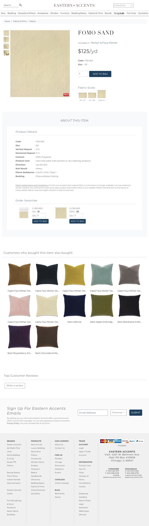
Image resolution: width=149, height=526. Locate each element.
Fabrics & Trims (95, 13)
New (3, 13)
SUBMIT (135, 412)
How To (82, 469)
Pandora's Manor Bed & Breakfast (12, 511)
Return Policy (85, 500)
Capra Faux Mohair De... (19, 290)
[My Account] (142, 5)
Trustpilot (122, 445)
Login (81, 448)
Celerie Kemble (13, 479)
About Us (59, 444)
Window (54, 13)
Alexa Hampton (14, 483)
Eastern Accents (14, 444)
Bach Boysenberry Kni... (20, 353)
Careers (82, 486)
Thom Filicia (12, 476)
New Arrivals (36, 444)
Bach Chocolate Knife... (47, 353)
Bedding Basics (78, 13)
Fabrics (32, 21)
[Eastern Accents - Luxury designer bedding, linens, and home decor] (74, 5)
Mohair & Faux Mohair (104, 42)
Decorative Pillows (26, 13)
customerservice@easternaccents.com (134, 476)
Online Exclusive (38, 490)
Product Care (85, 465)
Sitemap (82, 514)
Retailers (58, 458)
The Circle (131, 13)
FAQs (81, 472)
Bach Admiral (74, 322)
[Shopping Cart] (145, 5)
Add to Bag (100, 74)
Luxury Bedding (38, 448)
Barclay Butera (13, 472)
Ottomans (35, 479)
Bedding (12, 13)
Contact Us (60, 448)
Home (7, 21)
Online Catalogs (62, 483)
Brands (108, 13)
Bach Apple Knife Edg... (102, 322)
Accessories (42, 13)
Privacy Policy (13, 423)
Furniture (64, 13)
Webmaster (84, 511)
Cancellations (85, 483)
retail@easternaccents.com (112, 476)
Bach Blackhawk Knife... (129, 322)
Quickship (143, 13)
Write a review (15, 385)
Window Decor (37, 462)
